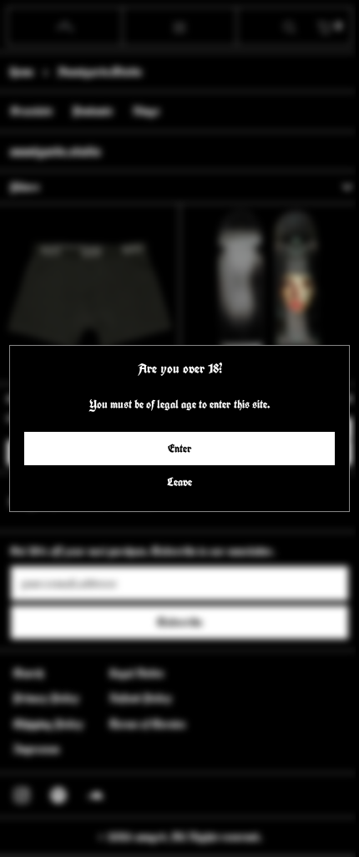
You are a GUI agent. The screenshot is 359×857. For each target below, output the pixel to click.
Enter (176, 448)
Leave (175, 481)
